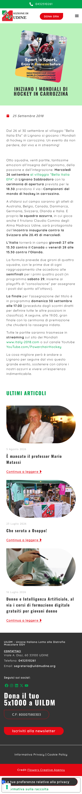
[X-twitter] (21, 685)
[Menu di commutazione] (77, 16)
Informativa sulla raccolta (27, 789)
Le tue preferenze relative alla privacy (37, 782)
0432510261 (27, 660)
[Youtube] (26, 685)
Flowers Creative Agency (46, 770)
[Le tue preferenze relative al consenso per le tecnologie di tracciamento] (7, 787)
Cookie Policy (57, 754)
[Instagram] (11, 685)
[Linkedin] (16, 685)
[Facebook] (6, 685)
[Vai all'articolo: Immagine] (41, 567)
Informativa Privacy (30, 754)
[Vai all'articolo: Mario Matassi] (41, 424)
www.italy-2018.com (23, 342)
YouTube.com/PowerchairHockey (34, 347)
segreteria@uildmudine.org (35, 666)
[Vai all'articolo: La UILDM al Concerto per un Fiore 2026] (41, 499)
